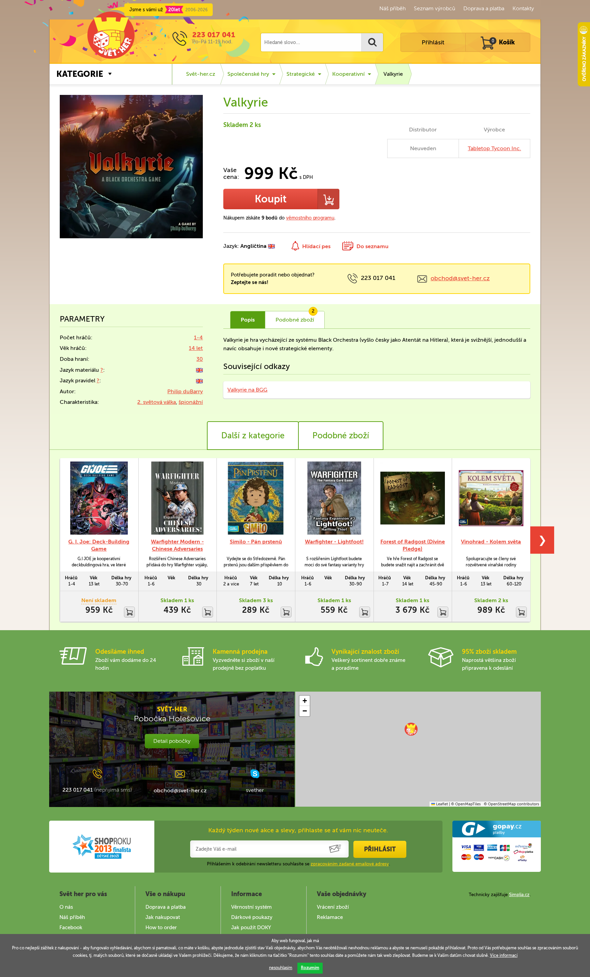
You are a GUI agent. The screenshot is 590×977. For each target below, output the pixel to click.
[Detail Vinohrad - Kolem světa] (491, 498)
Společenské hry (248, 74)
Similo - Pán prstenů (256, 541)
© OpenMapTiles (466, 804)
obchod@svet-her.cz (460, 278)
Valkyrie (393, 74)
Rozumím (310, 967)
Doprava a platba (483, 8)
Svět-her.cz (200, 74)
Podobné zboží (340, 435)
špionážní (191, 402)
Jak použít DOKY (251, 927)
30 (199, 359)
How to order (161, 927)
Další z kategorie (252, 435)
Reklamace (330, 917)
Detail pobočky (172, 741)
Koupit (270, 199)
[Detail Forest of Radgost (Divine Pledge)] (412, 498)
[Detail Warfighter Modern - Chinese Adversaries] (177, 498)
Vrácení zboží (333, 907)
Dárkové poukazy (251, 917)
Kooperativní (348, 74)
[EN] (199, 370)
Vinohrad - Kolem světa (491, 541)
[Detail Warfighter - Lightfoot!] (334, 498)
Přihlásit (433, 42)
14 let (196, 348)
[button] (411, 729)
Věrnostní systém (251, 907)
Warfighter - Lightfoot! (334, 541)
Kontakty (523, 8)
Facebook (70, 927)
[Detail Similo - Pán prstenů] (255, 498)
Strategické (300, 74)
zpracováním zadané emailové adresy (350, 863)
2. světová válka (156, 402)
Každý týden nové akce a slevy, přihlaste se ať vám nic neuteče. (298, 830)
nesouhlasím (280, 967)
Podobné (295, 317)
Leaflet (441, 804)
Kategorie (79, 74)
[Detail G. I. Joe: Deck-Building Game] (99, 498)
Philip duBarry (185, 391)
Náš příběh (392, 8)
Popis (248, 319)
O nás (66, 907)
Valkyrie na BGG (247, 389)
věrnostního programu (310, 218)
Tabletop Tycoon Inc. (494, 148)
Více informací (504, 955)
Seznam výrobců (434, 8)
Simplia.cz (519, 894)
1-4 (198, 337)
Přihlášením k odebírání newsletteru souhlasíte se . (298, 863)
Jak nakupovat (162, 917)
